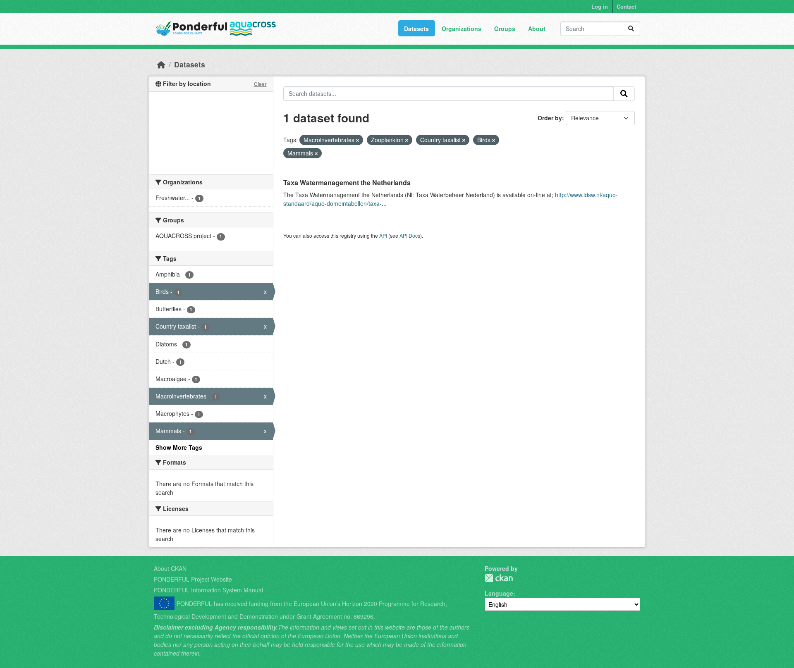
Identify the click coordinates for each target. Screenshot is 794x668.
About (536, 28)
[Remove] (357, 140)
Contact (626, 6)
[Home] (161, 64)
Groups (504, 28)
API (383, 235)
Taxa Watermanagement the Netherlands (347, 182)
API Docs (409, 235)
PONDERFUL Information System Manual (208, 590)
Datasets (416, 28)
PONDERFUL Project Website (193, 579)
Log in (599, 6)
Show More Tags (178, 447)
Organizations (461, 28)
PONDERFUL (499, 578)
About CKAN (170, 568)
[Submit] (631, 28)
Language (499, 593)
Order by (550, 118)
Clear (260, 84)
